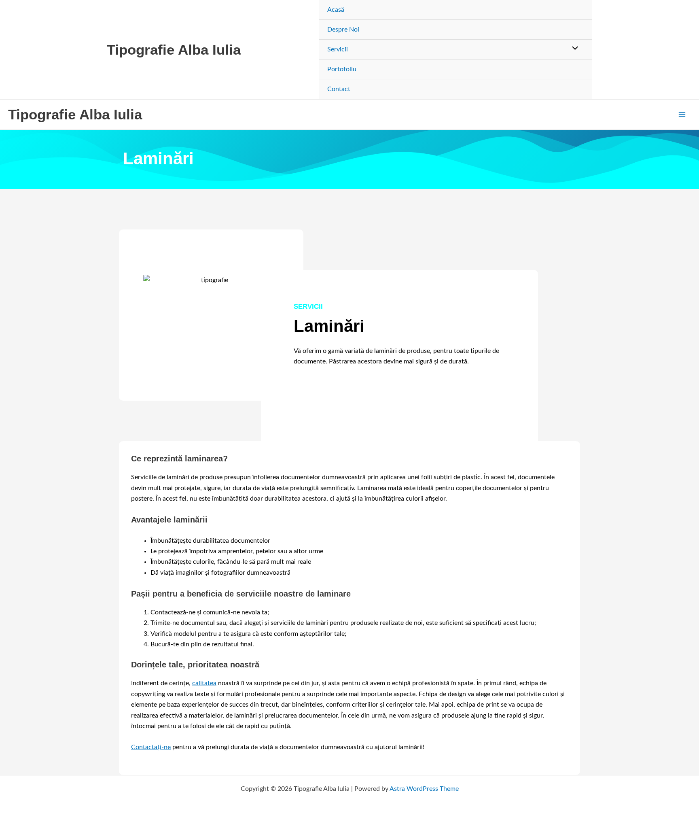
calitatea (204, 683)
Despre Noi (343, 29)
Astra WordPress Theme (424, 789)
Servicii (337, 49)
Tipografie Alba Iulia (174, 49)
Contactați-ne (151, 747)
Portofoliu (341, 69)
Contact (338, 89)
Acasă (335, 9)
